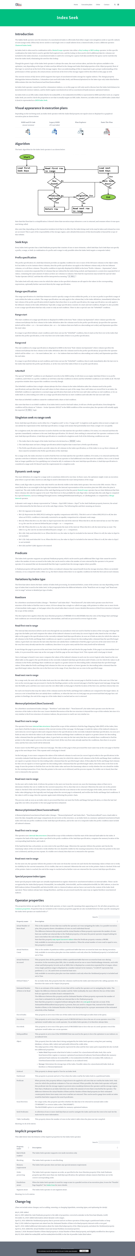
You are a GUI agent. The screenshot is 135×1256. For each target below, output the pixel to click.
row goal (87, 1002)
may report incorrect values (62, 939)
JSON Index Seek (41, 100)
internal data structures (41, 726)
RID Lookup (94, 50)
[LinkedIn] (118, 4)
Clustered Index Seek (23, 45)
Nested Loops (58, 50)
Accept (84, 1251)
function (27, 496)
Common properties (22, 909)
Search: (95, 917)
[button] (93, 4)
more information (73, 1251)
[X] (115, 4)
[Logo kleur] (18, 4)
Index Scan (51, 1185)
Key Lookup (83, 50)
